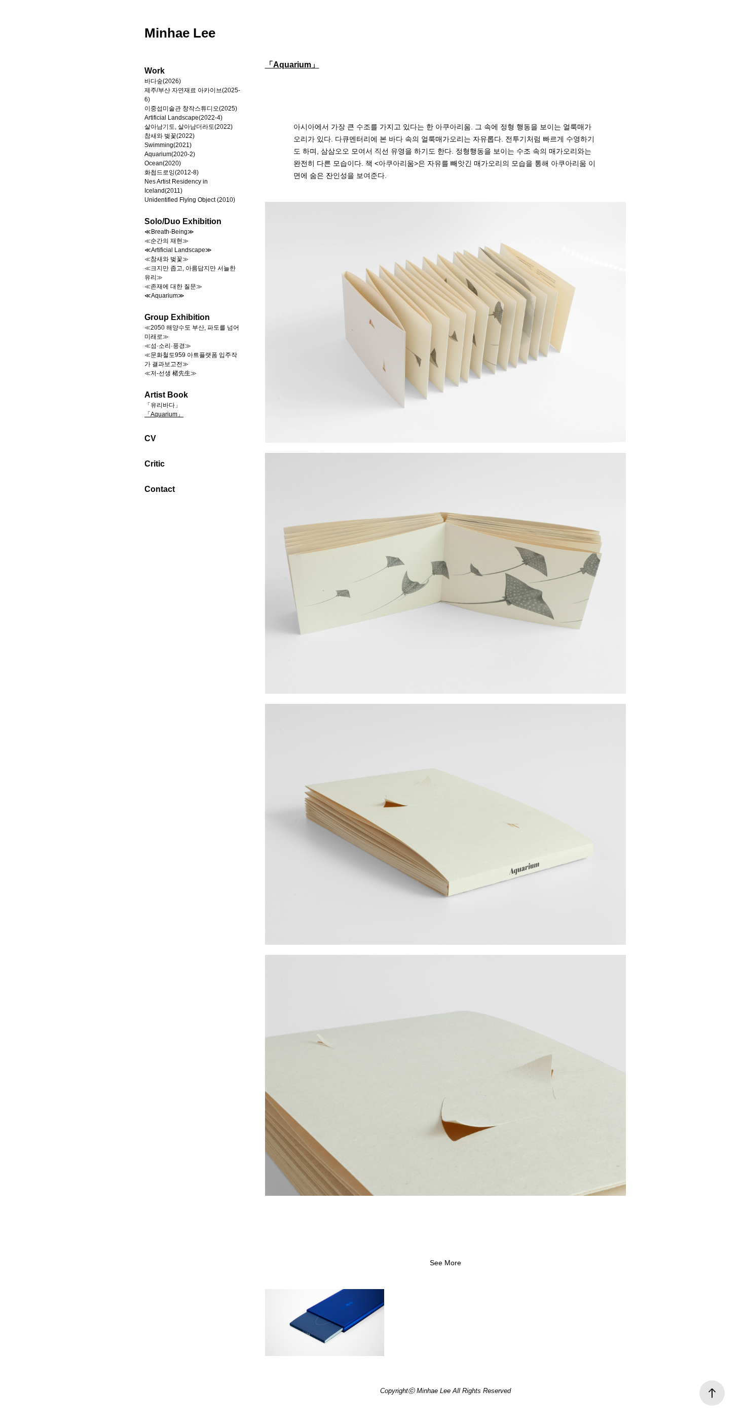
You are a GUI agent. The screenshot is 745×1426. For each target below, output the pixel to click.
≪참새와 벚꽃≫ (166, 259)
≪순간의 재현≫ (166, 240)
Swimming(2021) (168, 145)
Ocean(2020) (162, 163)
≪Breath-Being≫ (169, 231)
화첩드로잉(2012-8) (171, 172)
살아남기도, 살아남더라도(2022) (188, 126)
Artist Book (166, 394)
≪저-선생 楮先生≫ (170, 373)
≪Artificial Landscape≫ (178, 250)
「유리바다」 (162, 405)
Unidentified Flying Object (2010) (189, 199)
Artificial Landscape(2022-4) (183, 117)
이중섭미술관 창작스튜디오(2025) (190, 108)
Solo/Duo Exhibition (182, 221)
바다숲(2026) (162, 81)
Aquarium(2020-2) (169, 154)
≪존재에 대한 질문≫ (173, 286)
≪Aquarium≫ (164, 295)
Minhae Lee (179, 33)
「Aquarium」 (163, 414)
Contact (159, 489)
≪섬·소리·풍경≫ (167, 345)
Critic (154, 463)
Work (154, 70)
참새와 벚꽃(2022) (169, 135)
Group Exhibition (177, 317)
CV (150, 438)
